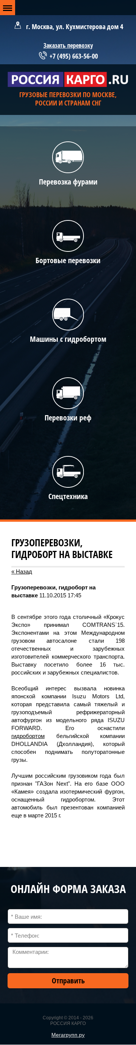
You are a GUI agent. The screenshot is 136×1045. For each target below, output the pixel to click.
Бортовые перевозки (68, 260)
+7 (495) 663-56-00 (73, 55)
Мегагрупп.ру (68, 1035)
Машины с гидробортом (68, 339)
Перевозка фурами (68, 182)
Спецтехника (68, 496)
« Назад (21, 571)
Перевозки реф (68, 417)
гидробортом (28, 736)
